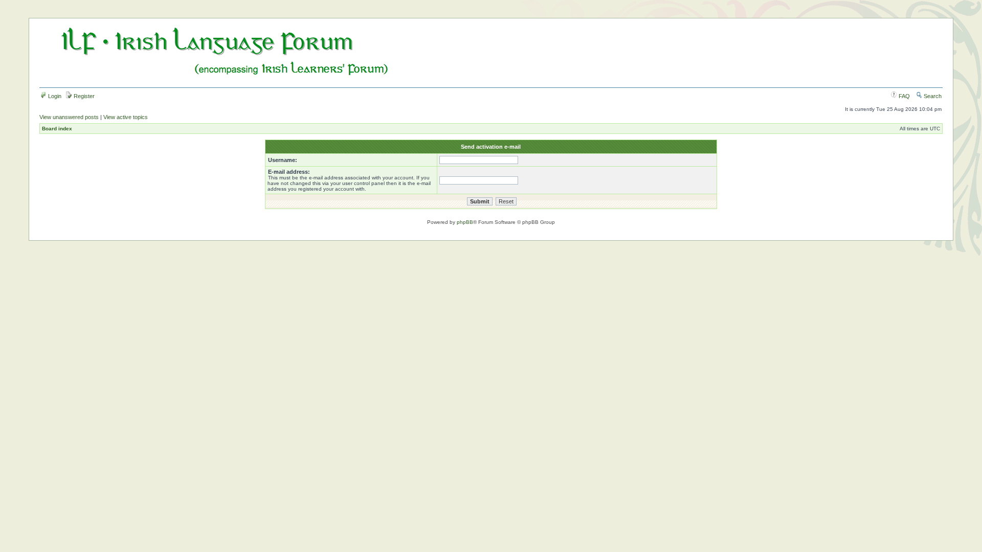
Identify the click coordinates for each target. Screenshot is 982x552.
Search (932, 96)
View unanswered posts (69, 117)
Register (83, 96)
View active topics (125, 117)
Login (54, 96)
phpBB (465, 222)
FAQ (903, 96)
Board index (57, 128)
